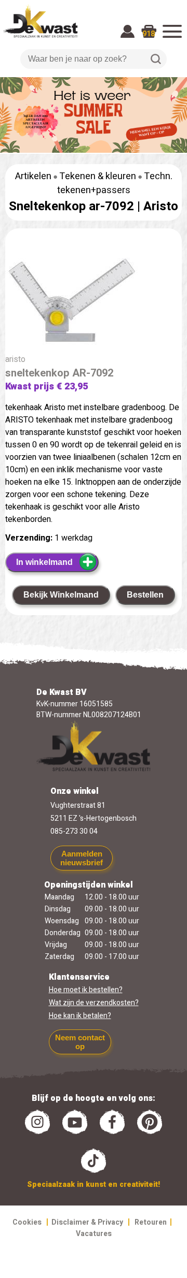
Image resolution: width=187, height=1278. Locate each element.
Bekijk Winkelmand (61, 594)
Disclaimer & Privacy (87, 1222)
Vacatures (94, 1233)
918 (148, 33)
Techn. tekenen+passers (114, 183)
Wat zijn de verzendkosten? (94, 1002)
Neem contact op (80, 1042)
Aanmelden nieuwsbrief (81, 858)
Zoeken (155, 59)
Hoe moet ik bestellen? (86, 989)
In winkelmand (44, 562)
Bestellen (145, 594)
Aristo (160, 206)
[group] (93, 297)
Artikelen (33, 176)
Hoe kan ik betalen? (80, 1015)
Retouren (151, 1222)
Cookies (27, 1222)
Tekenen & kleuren (97, 176)
